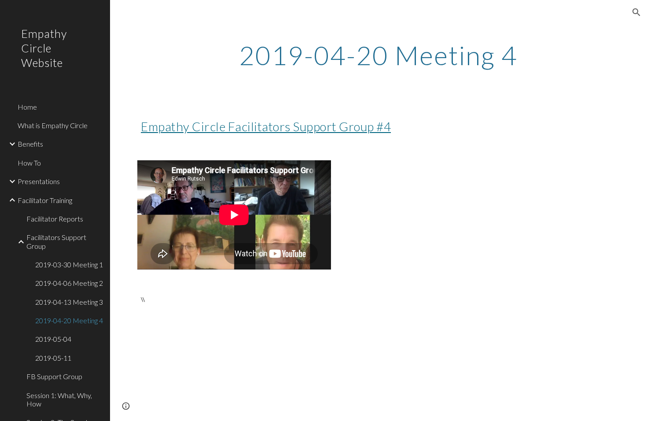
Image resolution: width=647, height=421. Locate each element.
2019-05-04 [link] (53, 339)
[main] (378, 55)
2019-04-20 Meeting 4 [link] (69, 320)
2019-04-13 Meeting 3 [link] (69, 302)
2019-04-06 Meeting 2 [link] (69, 283)
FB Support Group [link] (54, 376)
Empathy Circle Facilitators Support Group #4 (266, 126)
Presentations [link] (39, 181)
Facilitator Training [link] (45, 200)
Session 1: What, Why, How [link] (59, 399)
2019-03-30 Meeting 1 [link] (69, 264)
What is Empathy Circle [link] (53, 125)
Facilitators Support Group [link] (56, 241)
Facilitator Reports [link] (54, 218)
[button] (636, 12)
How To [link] (29, 163)
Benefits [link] (30, 144)
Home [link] (27, 107)
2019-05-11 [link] (53, 358)
